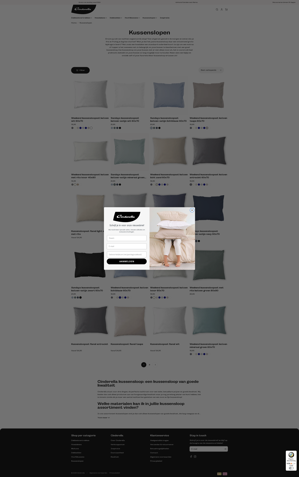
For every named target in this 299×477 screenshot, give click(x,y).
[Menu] (295, 452)
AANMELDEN (126, 261)
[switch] (291, 468)
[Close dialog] (192, 210)
